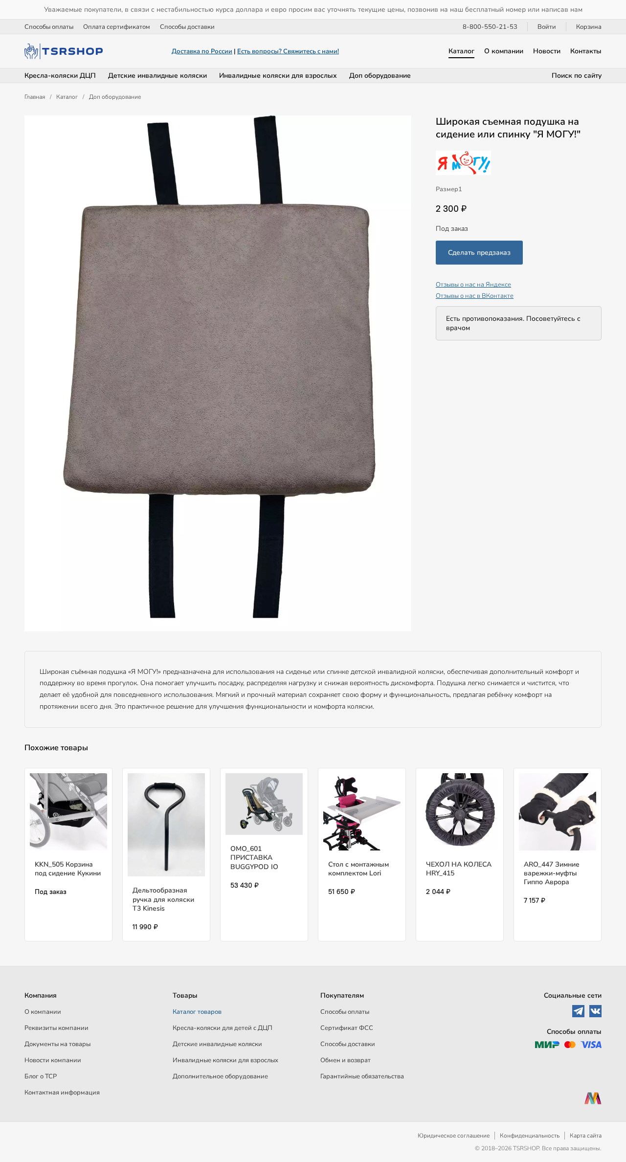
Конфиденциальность (529, 1136)
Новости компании (52, 1060)
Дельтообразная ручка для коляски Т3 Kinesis (163, 899)
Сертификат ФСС (346, 1028)
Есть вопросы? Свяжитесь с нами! (288, 51)
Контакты (586, 51)
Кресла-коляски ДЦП (60, 75)
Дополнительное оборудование (220, 1076)
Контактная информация (62, 1092)
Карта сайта (586, 1136)
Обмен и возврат (345, 1060)
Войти (546, 26)
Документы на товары (57, 1044)
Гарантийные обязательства (362, 1076)
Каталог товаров (197, 1011)
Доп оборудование (380, 75)
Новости (546, 51)
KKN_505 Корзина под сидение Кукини (68, 869)
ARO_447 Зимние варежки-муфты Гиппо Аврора (552, 873)
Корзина (589, 26)
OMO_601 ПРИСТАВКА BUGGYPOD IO (254, 857)
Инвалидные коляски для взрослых (278, 75)
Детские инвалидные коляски (157, 75)
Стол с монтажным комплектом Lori (358, 869)
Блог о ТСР (40, 1076)
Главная (34, 97)
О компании (503, 51)
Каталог (461, 51)
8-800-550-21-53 (490, 26)
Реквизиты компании (56, 1028)
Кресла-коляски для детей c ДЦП (222, 1028)
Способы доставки (187, 26)
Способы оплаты (48, 26)
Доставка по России (202, 51)
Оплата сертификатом (116, 26)
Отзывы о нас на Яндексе (473, 284)
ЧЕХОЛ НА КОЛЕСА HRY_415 (459, 869)
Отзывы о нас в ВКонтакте (475, 295)
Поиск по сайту (577, 75)
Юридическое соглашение (454, 1136)
